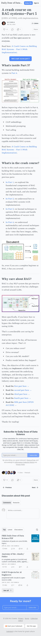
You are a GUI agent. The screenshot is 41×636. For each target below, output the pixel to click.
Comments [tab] (7, 503)
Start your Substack (14, 626)
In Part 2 (10, 198)
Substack (9, 631)
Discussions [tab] (18, 530)
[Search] (37, 529)
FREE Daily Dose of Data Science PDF (13, 537)
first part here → (21, 386)
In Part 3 (10, 209)
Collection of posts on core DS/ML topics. (14, 542)
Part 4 (14, 73)
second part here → (23, 390)
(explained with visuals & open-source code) (13, 579)
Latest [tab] (10, 530)
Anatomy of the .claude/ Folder (13, 555)
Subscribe (28, 3)
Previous (8, 487)
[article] (20, 542)
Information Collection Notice (24, 462)
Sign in (36, 3)
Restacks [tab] (16, 503)
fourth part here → (22, 398)
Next (34, 487)
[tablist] (11, 502)
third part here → (22, 394)
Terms (27, 618)
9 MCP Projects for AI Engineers (12, 573)
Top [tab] (4, 530)
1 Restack (27, 473)
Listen (36, 23)
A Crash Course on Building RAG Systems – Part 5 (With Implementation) (19, 49)
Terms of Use (31, 460)
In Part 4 (10, 222)
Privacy (20, 618)
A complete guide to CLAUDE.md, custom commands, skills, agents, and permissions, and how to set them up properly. (14, 560)
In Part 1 (10, 182)
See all (6, 590)
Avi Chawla (11, 22)
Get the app (31, 626)
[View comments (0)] (12, 29)
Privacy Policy (20, 464)
